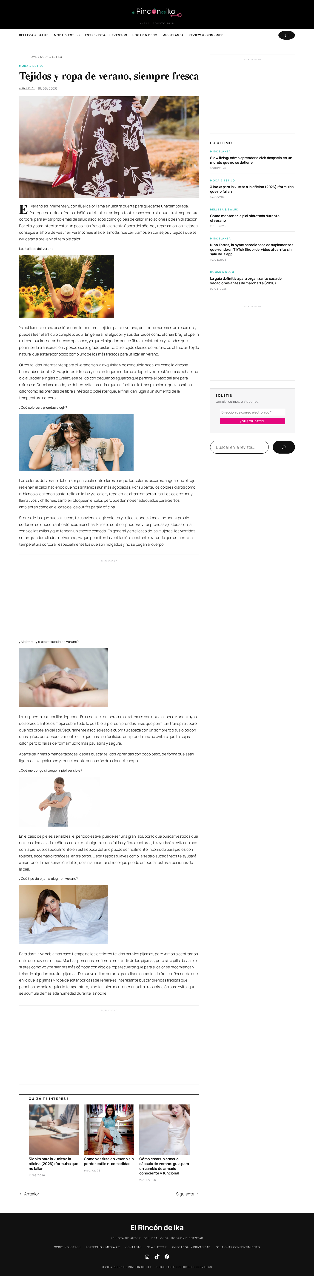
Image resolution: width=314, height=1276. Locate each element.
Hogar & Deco (222, 272)
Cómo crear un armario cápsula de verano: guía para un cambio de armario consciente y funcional (164, 1166)
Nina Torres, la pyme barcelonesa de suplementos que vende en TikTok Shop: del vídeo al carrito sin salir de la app (251, 249)
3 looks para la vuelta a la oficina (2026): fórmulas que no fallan (53, 1164)
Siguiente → (187, 1194)
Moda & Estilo (51, 56)
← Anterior (29, 1194)
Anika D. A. (27, 88)
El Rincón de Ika (157, 1227)
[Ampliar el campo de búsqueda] (286, 35)
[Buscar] (284, 447)
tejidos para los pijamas (133, 953)
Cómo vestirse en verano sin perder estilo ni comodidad (109, 1161)
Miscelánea (220, 151)
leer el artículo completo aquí (58, 334)
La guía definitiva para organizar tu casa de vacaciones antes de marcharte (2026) (246, 280)
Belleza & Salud (224, 209)
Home (33, 56)
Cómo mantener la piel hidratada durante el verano (244, 218)
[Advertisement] (109, 597)
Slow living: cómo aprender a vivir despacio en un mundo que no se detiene (251, 160)
